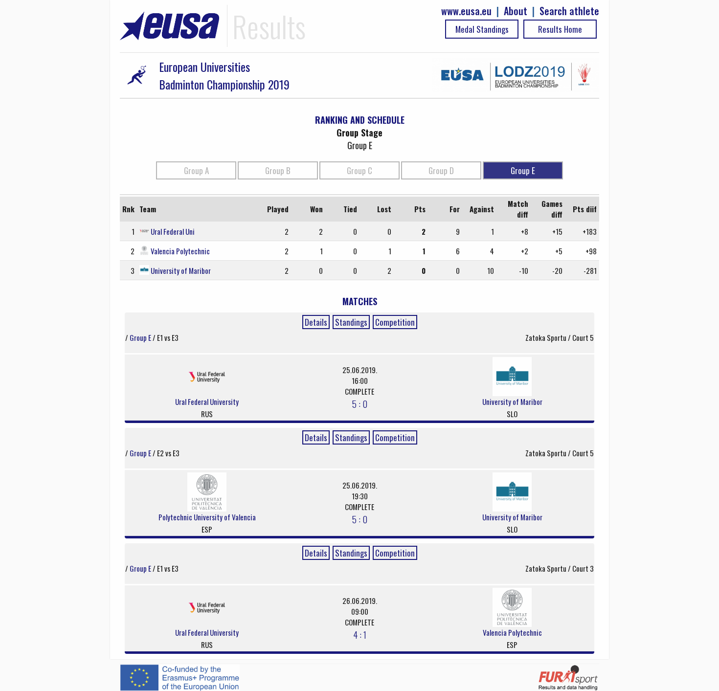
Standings (351, 322)
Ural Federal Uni (173, 231)
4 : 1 (359, 634)
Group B (278, 170)
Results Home (560, 29)
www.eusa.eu (466, 11)
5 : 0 (359, 403)
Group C (359, 170)
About (515, 11)
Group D (441, 170)
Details (316, 322)
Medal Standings (482, 29)
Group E (523, 170)
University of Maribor (181, 270)
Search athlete (569, 11)
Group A (196, 170)
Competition (395, 322)
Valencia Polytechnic (180, 250)
